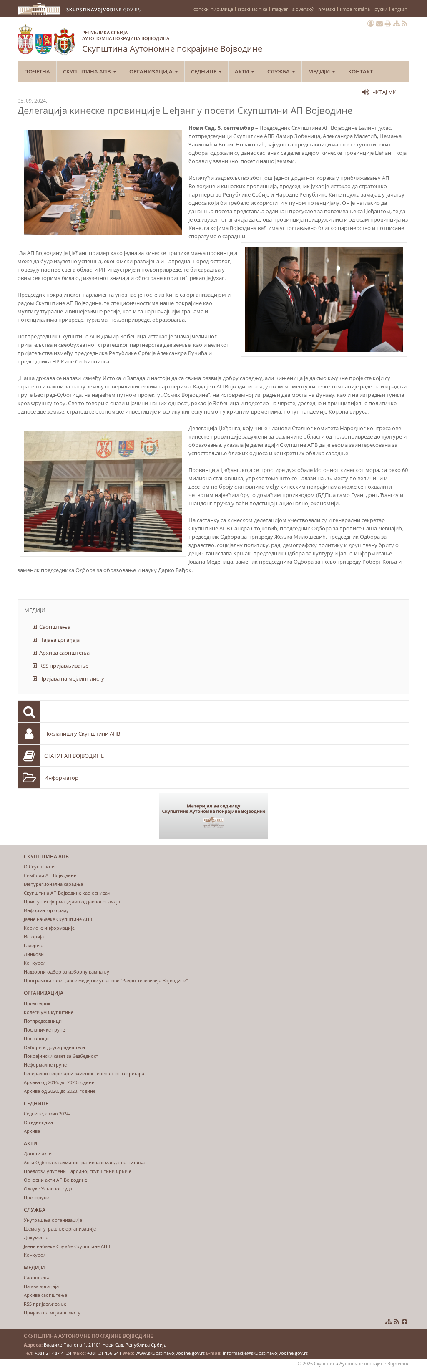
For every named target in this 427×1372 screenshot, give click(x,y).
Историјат (35, 936)
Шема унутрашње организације (60, 1229)
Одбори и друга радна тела (54, 1047)
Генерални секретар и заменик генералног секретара (84, 1073)
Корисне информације (49, 928)
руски (380, 9)
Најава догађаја (59, 639)
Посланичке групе (44, 1029)
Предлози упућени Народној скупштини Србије (77, 1171)
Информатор (61, 778)
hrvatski (326, 9)
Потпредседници (43, 1021)
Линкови (34, 954)
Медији (319, 71)
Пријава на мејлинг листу (71, 678)
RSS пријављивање (63, 665)
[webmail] (379, 23)
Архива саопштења (64, 652)
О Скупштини (39, 866)
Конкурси (34, 963)
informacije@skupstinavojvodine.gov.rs (265, 1353)
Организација (151, 71)
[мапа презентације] (396, 23)
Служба (279, 71)
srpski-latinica (252, 9)
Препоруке (36, 1197)
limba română (355, 9)
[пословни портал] (370, 23)
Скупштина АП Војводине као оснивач (67, 893)
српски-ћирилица (213, 9)
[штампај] (388, 23)
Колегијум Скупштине (48, 1012)
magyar (280, 9)
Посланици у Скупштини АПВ (82, 733)
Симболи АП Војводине (50, 875)
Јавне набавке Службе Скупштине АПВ (67, 1246)
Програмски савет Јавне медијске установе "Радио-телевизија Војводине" (106, 980)
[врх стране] (404, 1321)
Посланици (36, 1038)
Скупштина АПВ (87, 71)
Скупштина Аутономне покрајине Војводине (172, 41)
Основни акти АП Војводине (55, 1180)
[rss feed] (404, 23)
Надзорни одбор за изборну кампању (66, 971)
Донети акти (38, 1153)
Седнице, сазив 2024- (47, 1113)
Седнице (204, 71)
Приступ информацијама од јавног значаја (72, 901)
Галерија (33, 945)
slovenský (303, 9)
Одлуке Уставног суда (48, 1188)
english (399, 9)
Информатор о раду (46, 910)
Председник (37, 1003)
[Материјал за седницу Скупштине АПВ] (213, 816)
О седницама (38, 1122)
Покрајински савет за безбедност (61, 1056)
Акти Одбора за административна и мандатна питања (84, 1162)
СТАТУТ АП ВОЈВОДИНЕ (74, 755)
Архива (32, 1131)
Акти (242, 71)
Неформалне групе (45, 1065)
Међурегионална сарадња (53, 884)
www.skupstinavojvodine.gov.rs (170, 1353)
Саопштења (54, 627)
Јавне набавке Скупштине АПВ (58, 919)
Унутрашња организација (53, 1220)
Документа (36, 1237)
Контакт (360, 71)
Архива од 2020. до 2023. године (59, 1091)
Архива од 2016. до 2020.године (59, 1082)
